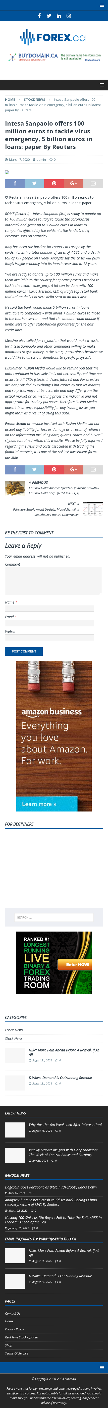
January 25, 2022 (19, 1228)
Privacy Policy (14, 1329)
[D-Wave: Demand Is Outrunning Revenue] (15, 1281)
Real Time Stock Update (21, 1337)
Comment (12, 564)
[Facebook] (39, 16)
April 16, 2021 (17, 1193)
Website (11, 631)
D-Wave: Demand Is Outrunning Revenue (60, 1077)
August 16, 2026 (42, 1130)
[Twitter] (49, 16)
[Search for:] (54, 917)
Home (9, 1321)
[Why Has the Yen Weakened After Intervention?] (15, 1130)
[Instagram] (68, 16)
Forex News (14, 1029)
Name (10, 602)
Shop (8, 1345)
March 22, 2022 (18, 1210)
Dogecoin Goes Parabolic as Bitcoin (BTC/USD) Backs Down (51, 1187)
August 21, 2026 (42, 1060)
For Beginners (19, 824)
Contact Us (12, 1313)
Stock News (14, 1038)
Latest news (15, 1113)
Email (10, 616)
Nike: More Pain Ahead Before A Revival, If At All (64, 1052)
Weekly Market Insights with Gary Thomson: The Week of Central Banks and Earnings (63, 1152)
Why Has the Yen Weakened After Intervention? (65, 1124)
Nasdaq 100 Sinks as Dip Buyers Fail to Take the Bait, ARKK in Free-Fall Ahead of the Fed (53, 1219)
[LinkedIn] (59, 16)
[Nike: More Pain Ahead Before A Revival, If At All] (15, 1255)
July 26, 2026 (40, 1160)
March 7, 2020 (19, 159)
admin (41, 159)
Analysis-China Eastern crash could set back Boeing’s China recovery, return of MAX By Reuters (51, 1202)
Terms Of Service (16, 1353)
